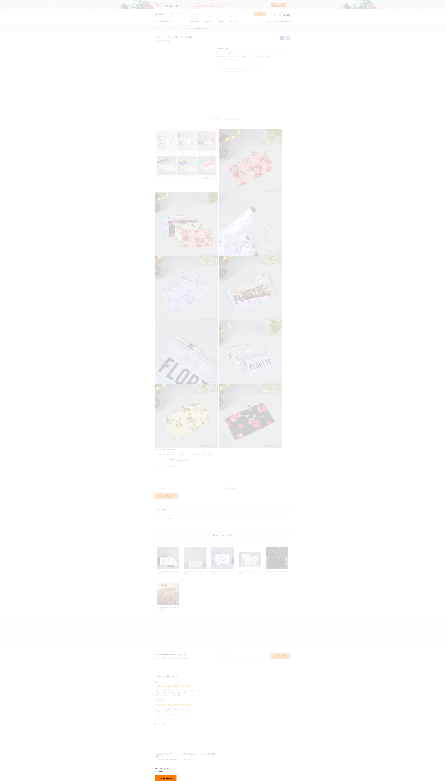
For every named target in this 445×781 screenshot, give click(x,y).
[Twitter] (159, 724)
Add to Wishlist (171, 567)
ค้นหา (260, 14)
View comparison (166, 778)
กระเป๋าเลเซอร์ (256, 71)
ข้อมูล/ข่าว (208, 22)
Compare (176, 567)
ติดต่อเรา (234, 22)
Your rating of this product (165, 459)
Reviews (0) (232, 119)
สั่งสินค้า (222, 22)
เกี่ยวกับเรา (193, 22)
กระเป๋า (223, 71)
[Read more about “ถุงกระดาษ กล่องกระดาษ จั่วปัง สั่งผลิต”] (160, 567)
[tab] (213, 120)
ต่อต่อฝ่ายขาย (282, 13)
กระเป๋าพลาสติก (231, 69)
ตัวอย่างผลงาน (278, 5)
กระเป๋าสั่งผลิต (245, 71)
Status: (219, 48)
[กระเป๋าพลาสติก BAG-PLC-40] (282, 38)
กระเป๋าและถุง (243, 69)
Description (213, 119)
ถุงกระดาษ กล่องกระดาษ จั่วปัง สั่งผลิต (168, 572)
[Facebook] (155, 724)
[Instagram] (163, 724)
